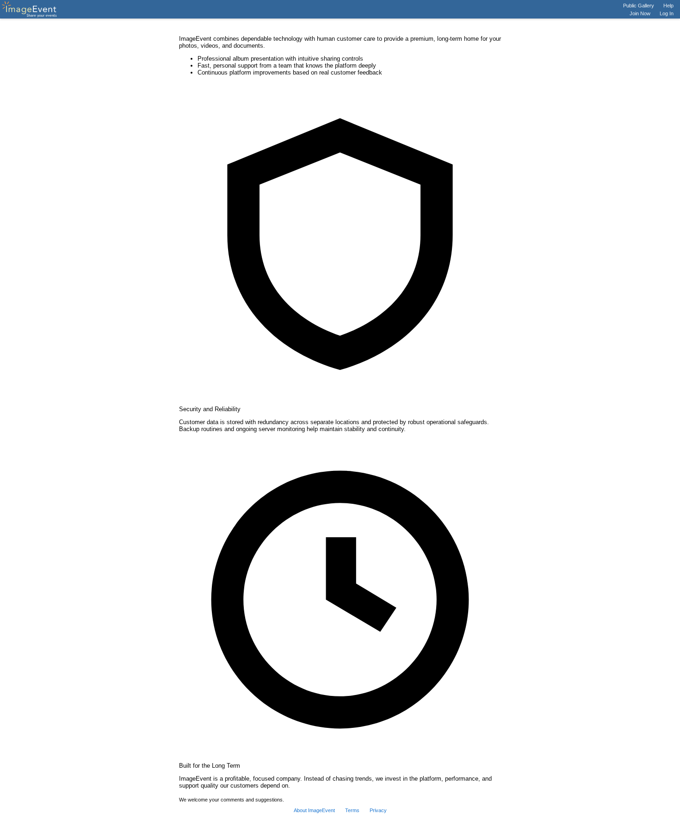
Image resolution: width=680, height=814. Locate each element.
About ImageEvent (314, 810)
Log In (667, 13)
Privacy (378, 810)
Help (668, 5)
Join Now (640, 13)
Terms (352, 810)
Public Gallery (638, 5)
